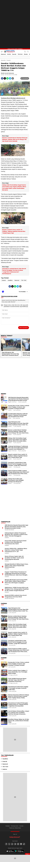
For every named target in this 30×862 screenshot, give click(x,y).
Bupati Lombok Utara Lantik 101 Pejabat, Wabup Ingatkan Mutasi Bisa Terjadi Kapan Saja (13, 231)
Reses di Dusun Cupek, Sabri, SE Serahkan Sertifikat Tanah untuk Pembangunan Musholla (14, 558)
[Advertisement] (15, 375)
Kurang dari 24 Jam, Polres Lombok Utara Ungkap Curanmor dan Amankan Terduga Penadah (18, 407)
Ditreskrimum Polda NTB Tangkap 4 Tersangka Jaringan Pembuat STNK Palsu (18, 688)
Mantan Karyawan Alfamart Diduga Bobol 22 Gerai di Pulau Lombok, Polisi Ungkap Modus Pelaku (18, 696)
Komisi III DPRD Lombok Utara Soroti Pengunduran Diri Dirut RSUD (16, 596)
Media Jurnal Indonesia (7, 73)
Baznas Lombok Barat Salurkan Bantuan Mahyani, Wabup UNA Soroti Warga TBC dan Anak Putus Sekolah (14, 139)
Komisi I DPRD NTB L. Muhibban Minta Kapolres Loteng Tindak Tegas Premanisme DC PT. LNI (16, 550)
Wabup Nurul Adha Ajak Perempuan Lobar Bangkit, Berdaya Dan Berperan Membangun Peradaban (16, 481)
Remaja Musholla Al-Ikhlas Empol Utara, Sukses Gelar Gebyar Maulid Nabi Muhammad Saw (16, 565)
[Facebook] (2, 78)
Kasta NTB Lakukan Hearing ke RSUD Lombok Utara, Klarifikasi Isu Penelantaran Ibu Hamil (15, 542)
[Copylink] (13, 78)
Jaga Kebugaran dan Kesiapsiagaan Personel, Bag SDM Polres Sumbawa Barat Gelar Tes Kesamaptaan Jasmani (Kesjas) (10, 355)
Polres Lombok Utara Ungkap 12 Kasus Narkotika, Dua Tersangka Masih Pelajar (17, 672)
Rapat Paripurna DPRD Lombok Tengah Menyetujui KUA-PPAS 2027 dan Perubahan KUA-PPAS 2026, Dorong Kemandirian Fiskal (18, 473)
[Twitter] (5, 78)
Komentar (25, 78)
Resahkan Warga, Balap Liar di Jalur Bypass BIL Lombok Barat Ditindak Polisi (18, 721)
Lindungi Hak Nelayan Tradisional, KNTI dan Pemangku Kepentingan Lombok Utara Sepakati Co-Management (18, 448)
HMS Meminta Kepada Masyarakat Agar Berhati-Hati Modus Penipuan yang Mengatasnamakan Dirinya (18, 399)
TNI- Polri (23, 280)
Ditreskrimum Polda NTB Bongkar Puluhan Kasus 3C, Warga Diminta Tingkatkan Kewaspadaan (18, 704)
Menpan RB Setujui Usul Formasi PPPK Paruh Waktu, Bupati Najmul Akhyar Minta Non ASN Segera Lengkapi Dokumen (16, 582)
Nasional (17, 280)
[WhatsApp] (7, 78)
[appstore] (10, 851)
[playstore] (19, 851)
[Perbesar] (15, 95)
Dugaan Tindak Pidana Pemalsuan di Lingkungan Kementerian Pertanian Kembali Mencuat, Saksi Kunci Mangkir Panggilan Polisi (16, 574)
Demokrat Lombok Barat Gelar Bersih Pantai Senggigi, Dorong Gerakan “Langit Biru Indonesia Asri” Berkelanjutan (14, 271)
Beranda (3, 60)
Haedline (10, 280)
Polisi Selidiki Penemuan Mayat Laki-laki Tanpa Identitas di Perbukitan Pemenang (17, 680)
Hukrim (4, 769)
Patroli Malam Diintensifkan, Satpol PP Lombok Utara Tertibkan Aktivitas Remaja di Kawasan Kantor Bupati (18, 713)
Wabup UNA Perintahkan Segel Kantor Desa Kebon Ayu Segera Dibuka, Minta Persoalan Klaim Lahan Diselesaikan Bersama (14, 187)
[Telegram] (10, 78)
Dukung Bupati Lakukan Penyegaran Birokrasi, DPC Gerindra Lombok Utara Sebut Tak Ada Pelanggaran (16, 534)
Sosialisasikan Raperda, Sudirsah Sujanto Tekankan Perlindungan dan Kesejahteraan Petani (18, 415)
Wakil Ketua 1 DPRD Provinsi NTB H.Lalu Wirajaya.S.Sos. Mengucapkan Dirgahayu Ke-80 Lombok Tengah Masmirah (17, 589)
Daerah (9, 60)
